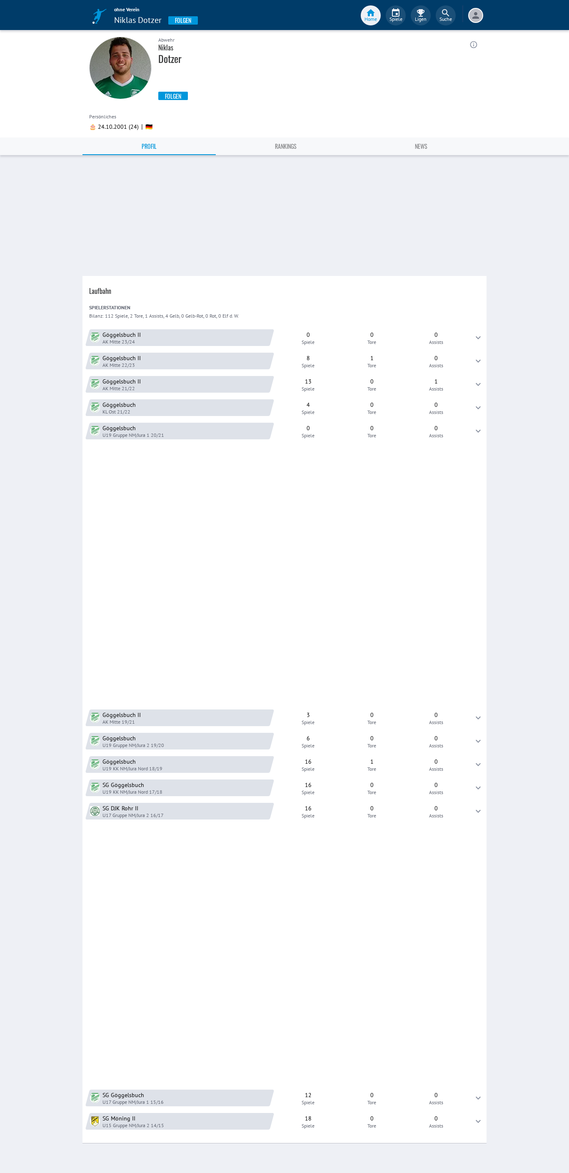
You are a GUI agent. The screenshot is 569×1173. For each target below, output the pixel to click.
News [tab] (421, 146)
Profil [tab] (149, 146)
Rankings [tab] (286, 146)
